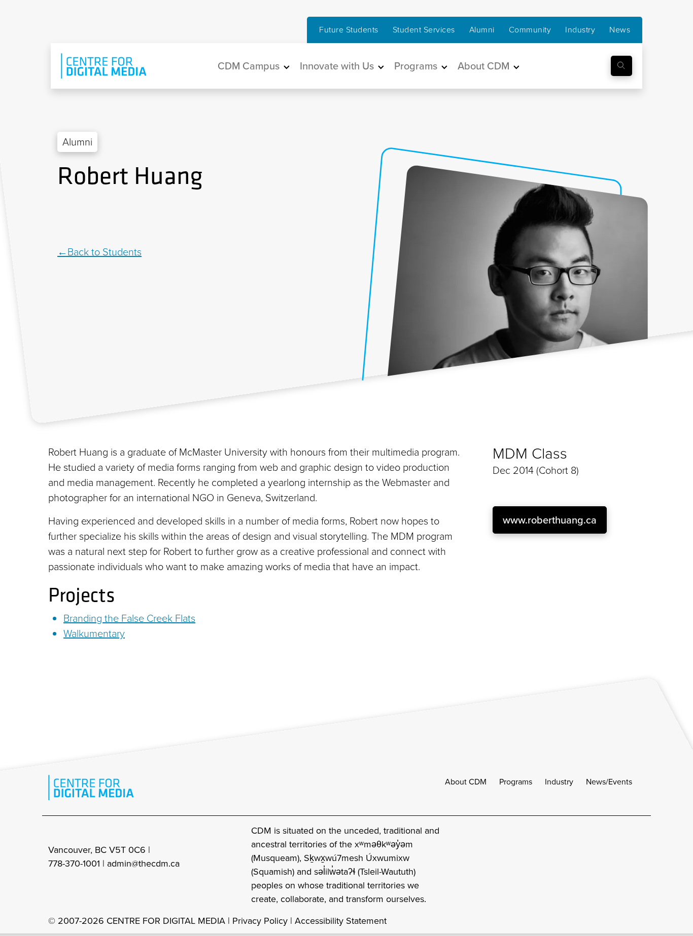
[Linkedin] (63, 218)
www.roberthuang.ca (550, 520)
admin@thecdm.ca (143, 863)
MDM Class (530, 453)
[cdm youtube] (638, 865)
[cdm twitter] (615, 865)
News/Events (609, 782)
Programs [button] (415, 65)
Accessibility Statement (341, 920)
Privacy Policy (260, 920)
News (619, 29)
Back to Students (104, 251)
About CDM (466, 782)
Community (530, 29)
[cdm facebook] (593, 865)
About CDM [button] (483, 65)
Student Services (424, 29)
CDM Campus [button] (249, 65)
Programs (515, 782)
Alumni (482, 29)
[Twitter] (75, 218)
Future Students (348, 29)
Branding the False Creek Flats (129, 618)
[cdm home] (96, 66)
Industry (580, 29)
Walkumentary (94, 633)
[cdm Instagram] (571, 865)
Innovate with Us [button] (337, 65)
